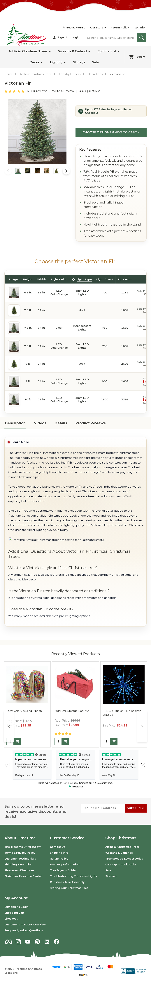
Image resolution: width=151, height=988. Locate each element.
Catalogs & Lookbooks (120, 864)
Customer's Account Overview (25, 924)
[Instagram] (18, 941)
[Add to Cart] (17, 741)
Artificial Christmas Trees (28, 51)
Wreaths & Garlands (119, 852)
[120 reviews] (14, 91)
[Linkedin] (47, 941)
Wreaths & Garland (72, 51)
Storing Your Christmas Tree (69, 888)
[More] (105, 27)
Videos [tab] (40, 423)
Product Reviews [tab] (91, 423)
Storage (79, 62)
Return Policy (120, 27)
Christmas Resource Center (23, 876)
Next (66, 171)
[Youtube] (27, 941)
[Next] (142, 726)
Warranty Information (65, 864)
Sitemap (111, 876)
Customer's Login (16, 907)
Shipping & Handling (18, 864)
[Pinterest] (37, 941)
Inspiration (139, 27)
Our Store (96, 27)
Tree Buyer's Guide (63, 870)
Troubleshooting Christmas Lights (73, 876)
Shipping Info (59, 852)
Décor (34, 62)
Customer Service (67, 838)
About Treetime (20, 838)
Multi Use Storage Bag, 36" (72, 711)
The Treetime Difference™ (22, 847)
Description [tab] (15, 423)
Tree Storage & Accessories (124, 858)
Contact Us (57, 847)
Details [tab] (61, 423)
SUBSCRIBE (136, 808)
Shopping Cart (14, 912)
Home (8, 74)
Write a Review (63, 91)
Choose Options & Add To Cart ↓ (111, 132)
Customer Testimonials (20, 858)
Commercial (106, 51)
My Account (16, 898)
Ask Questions (89, 91)
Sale (95, 62)
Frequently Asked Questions (23, 930)
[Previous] (9, 726)
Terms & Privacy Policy (19, 852)
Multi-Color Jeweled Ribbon (24, 711)
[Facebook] (56, 941)
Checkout (11, 918)
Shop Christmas (120, 838)
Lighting (56, 62)
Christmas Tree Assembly (67, 882)
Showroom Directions (19, 870)
